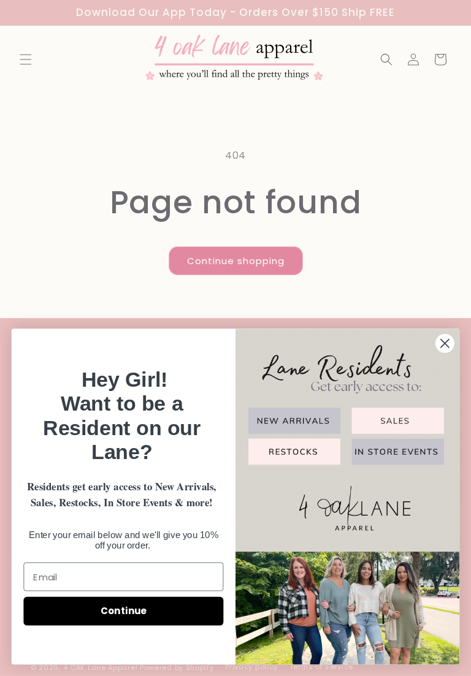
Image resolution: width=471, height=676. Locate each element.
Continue (124, 611)
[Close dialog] (445, 343)
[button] (25, 59)
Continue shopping (236, 260)
